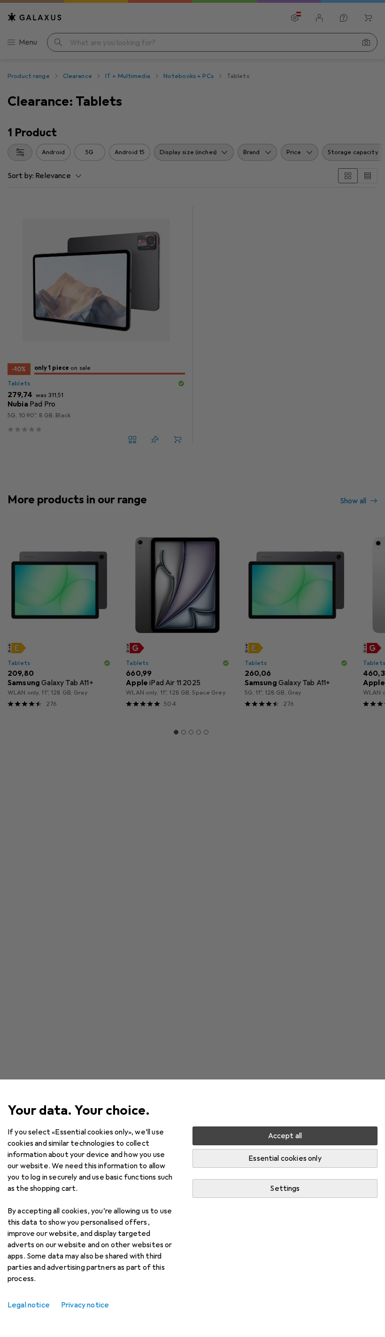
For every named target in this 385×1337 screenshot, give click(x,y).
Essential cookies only (285, 1158)
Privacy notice (85, 1305)
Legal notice (29, 1305)
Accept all (285, 1136)
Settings (285, 1188)
